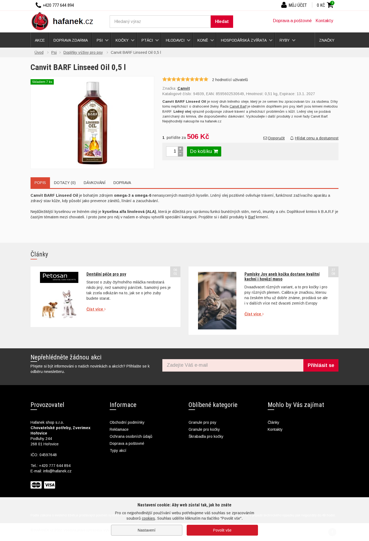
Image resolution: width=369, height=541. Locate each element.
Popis (40, 183)
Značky (326, 40)
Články (273, 422)
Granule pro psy (202, 422)
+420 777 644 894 (55, 465)
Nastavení (147, 530)
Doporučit (276, 138)
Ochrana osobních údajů (131, 436)
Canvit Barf (238, 106)
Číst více (95, 309)
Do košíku (201, 151)
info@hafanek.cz (57, 471)
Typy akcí (118, 450)
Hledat (222, 21)
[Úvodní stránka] (64, 21)
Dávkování (94, 183)
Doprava (122, 183)
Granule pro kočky (204, 429)
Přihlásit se (321, 365)
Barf (251, 217)
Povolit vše (222, 530)
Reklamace (119, 429)
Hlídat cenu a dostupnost (316, 138)
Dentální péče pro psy (106, 274)
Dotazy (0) (65, 183)
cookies (148, 518)
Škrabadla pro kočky (206, 436)
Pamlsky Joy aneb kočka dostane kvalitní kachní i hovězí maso (282, 277)
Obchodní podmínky (127, 422)
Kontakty (324, 20)
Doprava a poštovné (292, 20)
